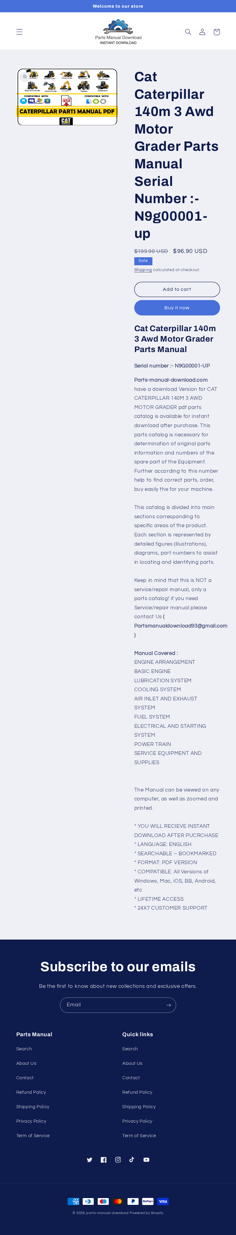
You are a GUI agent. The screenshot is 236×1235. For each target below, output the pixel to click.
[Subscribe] (169, 1004)
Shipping (143, 270)
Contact (25, 1078)
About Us (26, 1063)
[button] (19, 32)
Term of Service (33, 1135)
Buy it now (177, 307)
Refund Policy (31, 1092)
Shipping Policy (32, 1107)
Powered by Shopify (146, 1213)
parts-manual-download (107, 1213)
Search (24, 1049)
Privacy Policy (31, 1121)
